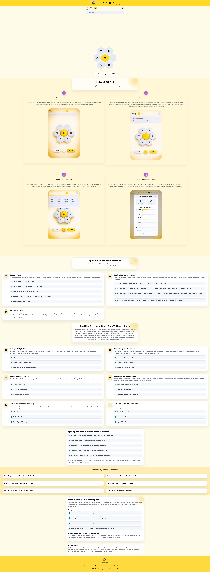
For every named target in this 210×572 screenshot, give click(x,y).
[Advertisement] (105, 34)
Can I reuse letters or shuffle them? (120, 491)
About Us (107, 565)
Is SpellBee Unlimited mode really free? (121, 483)
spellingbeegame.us (101, 569)
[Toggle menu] (123, 3)
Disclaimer (123, 565)
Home (85, 565)
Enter (113, 73)
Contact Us (115, 565)
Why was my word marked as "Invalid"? (121, 476)
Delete (97, 73)
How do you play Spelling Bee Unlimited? (19, 476)
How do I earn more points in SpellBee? (18, 491)
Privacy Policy (99, 565)
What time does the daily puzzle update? (19, 483)
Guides (118, 3)
